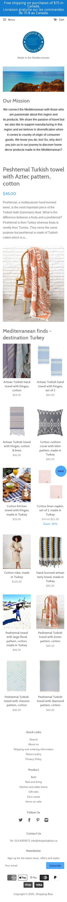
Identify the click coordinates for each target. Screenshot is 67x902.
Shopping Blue (44, 894)
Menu (11, 19)
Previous (11, 79)
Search (33, 739)
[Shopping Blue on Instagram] (46, 820)
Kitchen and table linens (34, 787)
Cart (61, 19)
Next (56, 79)
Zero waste (33, 796)
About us (33, 744)
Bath (33, 777)
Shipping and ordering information (34, 749)
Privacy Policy (33, 759)
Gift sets (33, 791)
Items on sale (34, 801)
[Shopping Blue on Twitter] (21, 820)
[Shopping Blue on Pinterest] (38, 820)
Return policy (33, 754)
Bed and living (33, 782)
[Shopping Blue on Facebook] (29, 820)
